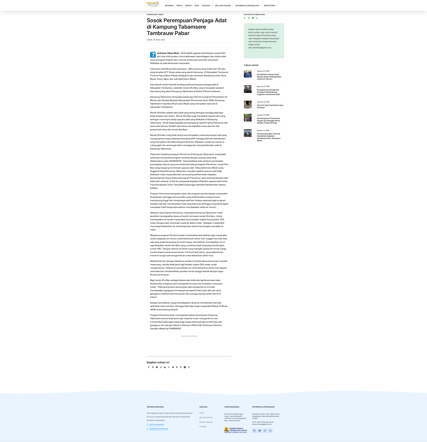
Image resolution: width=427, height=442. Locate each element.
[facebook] (245, 18)
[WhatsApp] (169, 370)
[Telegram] (173, 370)
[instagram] (249, 18)
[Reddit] (161, 370)
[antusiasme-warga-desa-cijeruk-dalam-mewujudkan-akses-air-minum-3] (248, 71)
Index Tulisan (157, 14)
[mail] (257, 18)
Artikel (149, 14)
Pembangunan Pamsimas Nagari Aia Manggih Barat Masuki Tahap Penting (268, 120)
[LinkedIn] (165, 370)
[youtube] (253, 18)
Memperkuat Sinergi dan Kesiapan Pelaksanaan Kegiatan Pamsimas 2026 (268, 92)
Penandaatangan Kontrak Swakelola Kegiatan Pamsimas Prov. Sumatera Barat (268, 137)
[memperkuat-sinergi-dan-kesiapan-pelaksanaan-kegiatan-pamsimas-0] (248, 86)
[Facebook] (149, 370)
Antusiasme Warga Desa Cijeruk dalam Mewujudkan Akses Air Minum (269, 76)
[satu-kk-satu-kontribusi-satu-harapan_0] (248, 101)
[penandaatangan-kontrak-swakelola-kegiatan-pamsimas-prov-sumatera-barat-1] (248, 130)
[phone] (270, 431)
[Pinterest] (181, 370)
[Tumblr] (177, 370)
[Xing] (185, 370)
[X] (153, 370)
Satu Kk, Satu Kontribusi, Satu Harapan (270, 106)
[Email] (189, 370)
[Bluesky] (157, 370)
